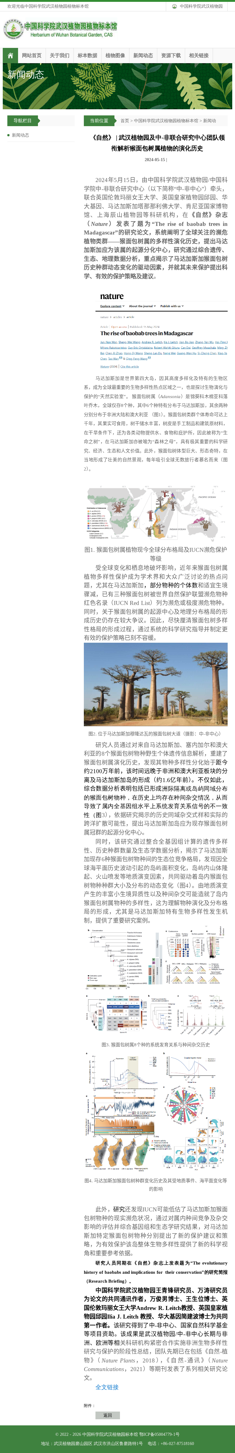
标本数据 (87, 55)
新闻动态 (143, 55)
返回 (107, 1415)
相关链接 (199, 55)
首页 (125, 120)
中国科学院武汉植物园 (201, 6)
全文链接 (107, 1387)
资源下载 (171, 55)
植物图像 (115, 55)
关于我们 (59, 55)
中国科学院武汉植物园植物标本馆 (166, 120)
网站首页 (32, 55)
